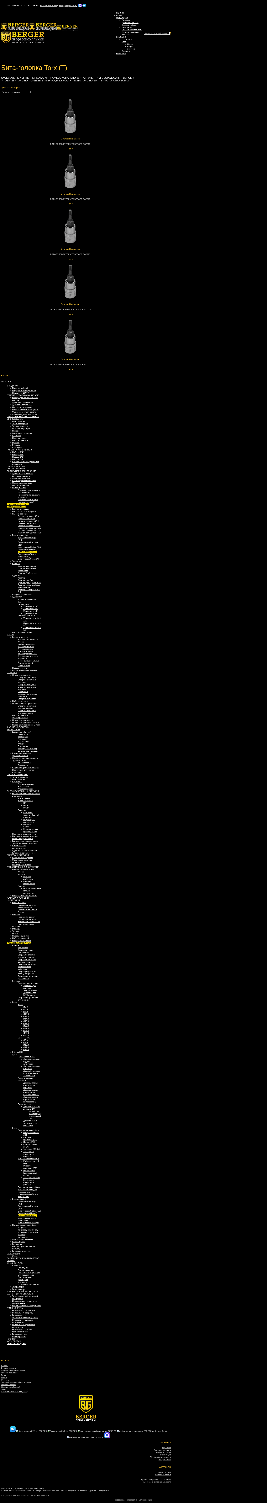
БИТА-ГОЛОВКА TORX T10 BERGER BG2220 (70, 309)
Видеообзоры (164, 1472)
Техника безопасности (160, 1457)
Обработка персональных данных (155, 1479)
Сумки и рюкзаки (8, 1368)
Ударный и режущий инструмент (16, 1382)
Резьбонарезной (8, 1384)
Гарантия (166, 1448)
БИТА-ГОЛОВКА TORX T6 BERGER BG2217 (70, 199)
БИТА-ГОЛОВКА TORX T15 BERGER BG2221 (70, 364)
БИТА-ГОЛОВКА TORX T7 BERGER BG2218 (70, 254)
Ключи (4, 1377)
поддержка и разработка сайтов (129, 1500)
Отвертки (5, 1380)
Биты (3, 1375)
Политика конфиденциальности (156, 1482)
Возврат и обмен (163, 1452)
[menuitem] (12, 386)
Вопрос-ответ (165, 1459)
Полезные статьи (163, 1475)
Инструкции (165, 1455)
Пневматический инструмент (14, 1392)
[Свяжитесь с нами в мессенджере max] (80, 6)
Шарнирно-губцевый (10, 1387)
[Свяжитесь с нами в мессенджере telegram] (84, 6)
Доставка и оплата (162, 1450)
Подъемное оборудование (13, 1370)
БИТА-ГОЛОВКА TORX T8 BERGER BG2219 (70, 144)
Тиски (3, 1389)
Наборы (4, 1366)
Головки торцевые (9, 1373)
